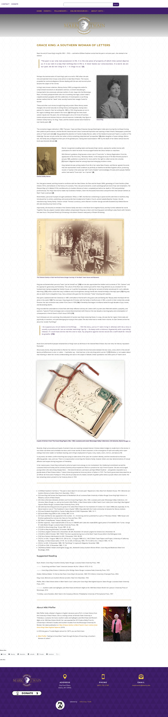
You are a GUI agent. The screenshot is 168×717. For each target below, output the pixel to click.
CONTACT (5, 4)
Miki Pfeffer (42, 636)
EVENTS (47, 11)
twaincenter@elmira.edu (141, 685)
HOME (39, 11)
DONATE (14, 4)
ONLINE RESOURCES (79, 11)
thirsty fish (85, 702)
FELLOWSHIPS (60, 11)
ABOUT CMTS (97, 11)
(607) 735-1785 (103, 685)
